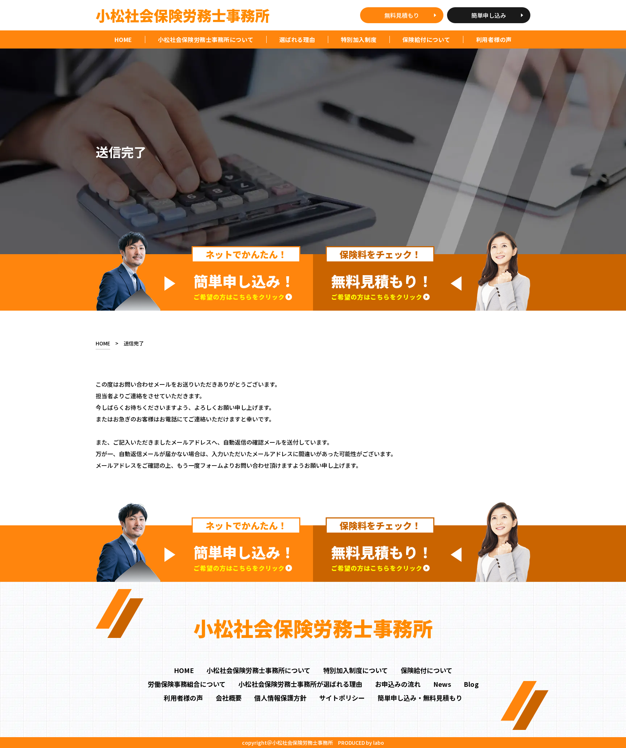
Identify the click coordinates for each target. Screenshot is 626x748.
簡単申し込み (488, 15)
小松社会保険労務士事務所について (258, 670)
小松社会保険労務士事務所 (183, 15)
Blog (471, 684)
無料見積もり (401, 15)
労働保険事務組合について (187, 684)
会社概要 (229, 697)
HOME (123, 39)
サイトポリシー (342, 697)
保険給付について (426, 670)
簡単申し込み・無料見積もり (419, 697)
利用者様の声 (183, 697)
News (442, 684)
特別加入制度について (355, 670)
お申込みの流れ (398, 684)
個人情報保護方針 (280, 697)
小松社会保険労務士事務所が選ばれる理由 (300, 684)
